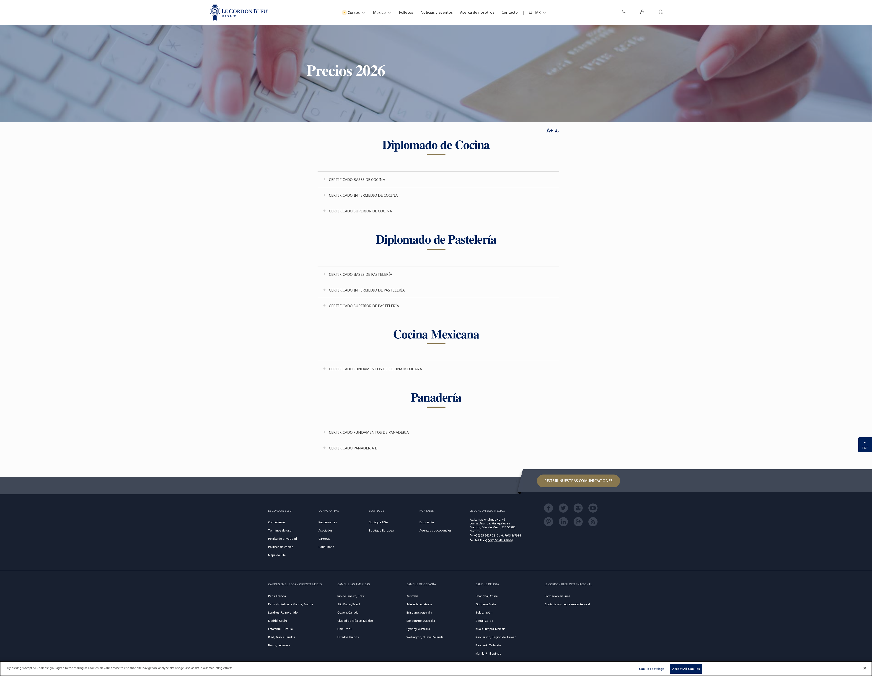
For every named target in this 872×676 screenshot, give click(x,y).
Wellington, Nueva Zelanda (424, 637)
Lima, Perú (344, 629)
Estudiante (426, 522)
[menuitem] (624, 12)
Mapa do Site (277, 555)
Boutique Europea (381, 530)
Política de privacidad (282, 539)
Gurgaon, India (486, 604)
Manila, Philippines (488, 653)
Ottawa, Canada (348, 612)
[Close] (865, 668)
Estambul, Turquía (280, 629)
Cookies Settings (651, 669)
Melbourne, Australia (420, 621)
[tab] (438, 179)
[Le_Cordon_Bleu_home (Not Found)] (239, 12)
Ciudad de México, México (355, 621)
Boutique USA (378, 522)
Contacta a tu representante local (567, 604)
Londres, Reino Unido (283, 612)
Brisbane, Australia (419, 612)
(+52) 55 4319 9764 (500, 540)
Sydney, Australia (418, 629)
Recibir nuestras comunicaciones (578, 480)
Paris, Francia (277, 596)
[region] (436, 668)
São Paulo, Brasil (348, 604)
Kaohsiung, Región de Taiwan (496, 637)
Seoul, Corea (484, 621)
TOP (865, 448)
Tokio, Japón (484, 612)
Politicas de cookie (280, 547)
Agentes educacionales (435, 530)
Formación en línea (557, 596)
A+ (549, 130)
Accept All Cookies (686, 669)
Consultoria (326, 547)
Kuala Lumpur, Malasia (490, 629)
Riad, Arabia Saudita (281, 637)
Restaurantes (327, 522)
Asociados (325, 530)
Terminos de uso (280, 530)
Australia (412, 596)
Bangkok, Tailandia (488, 645)
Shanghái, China (487, 596)
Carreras (324, 539)
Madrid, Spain (277, 621)
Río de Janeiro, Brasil (351, 596)
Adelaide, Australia (419, 604)
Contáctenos (276, 522)
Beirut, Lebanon (279, 645)
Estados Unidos (348, 637)
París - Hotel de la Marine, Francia (290, 604)
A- (557, 131)
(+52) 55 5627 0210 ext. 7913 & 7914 (497, 535)
